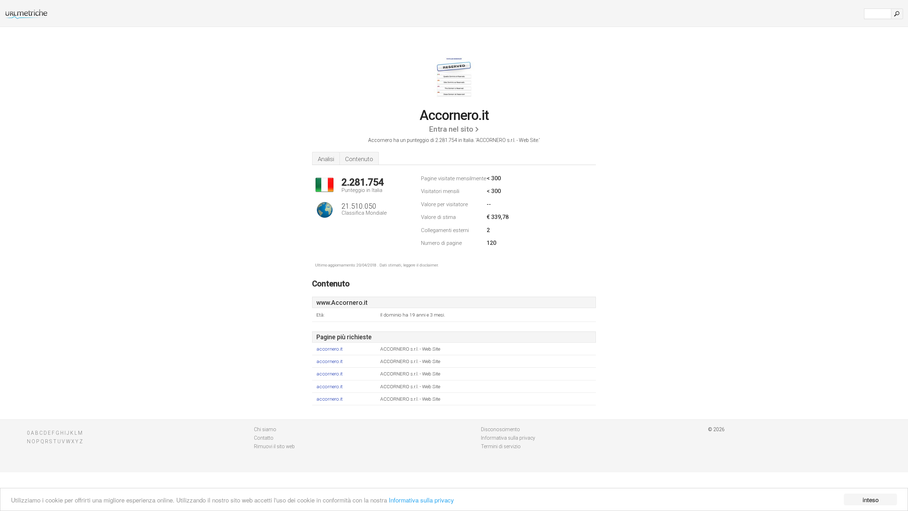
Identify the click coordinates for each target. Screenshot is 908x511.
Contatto (263, 438)
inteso (871, 499)
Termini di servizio (501, 446)
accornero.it (329, 349)
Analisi (326, 159)
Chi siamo (265, 429)
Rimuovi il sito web (274, 446)
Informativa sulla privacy (421, 499)
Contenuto (359, 159)
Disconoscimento (500, 429)
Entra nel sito (451, 129)
